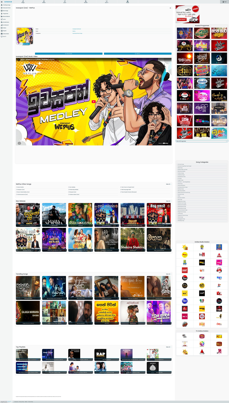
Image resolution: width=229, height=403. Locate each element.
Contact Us (16, 401)
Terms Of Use (30, 401)
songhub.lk (9, 401)
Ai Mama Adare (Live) (74, 194)
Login (225, 1)
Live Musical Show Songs (77, 33)
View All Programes (181, 141)
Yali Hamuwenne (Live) (22, 194)
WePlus (74, 31)
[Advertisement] (93, 17)
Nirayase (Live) (72, 192)
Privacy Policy (21, 401)
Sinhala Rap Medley (73, 189)
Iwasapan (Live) (21, 189)
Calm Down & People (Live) (127, 187)
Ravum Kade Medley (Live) (23, 192)
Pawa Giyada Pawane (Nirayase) (129, 192)
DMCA (26, 401)
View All (168, 184)
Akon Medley (72, 187)
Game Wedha (20, 187)
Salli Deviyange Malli (126, 189)
